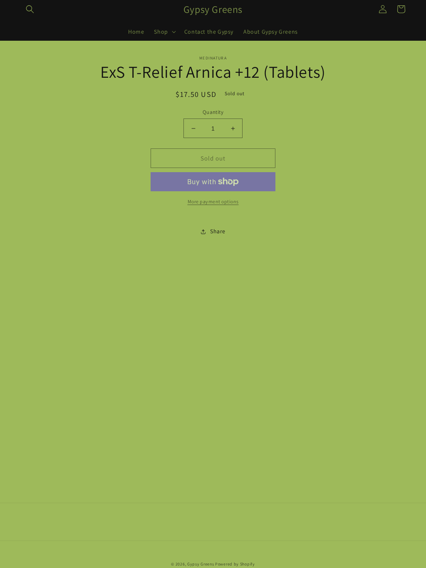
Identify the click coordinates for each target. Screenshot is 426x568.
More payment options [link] (213, 201)
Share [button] (217, 231)
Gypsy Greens (200, 564)
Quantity (213, 112)
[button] (30, 9)
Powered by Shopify (235, 564)
